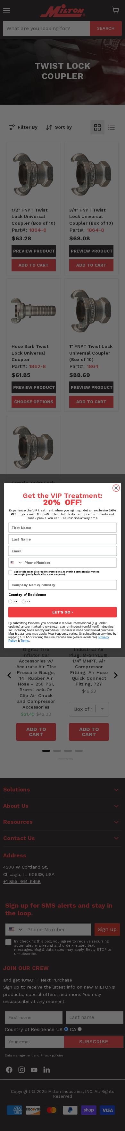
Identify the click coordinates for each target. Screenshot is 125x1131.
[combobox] (15, 562)
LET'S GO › (62, 612)
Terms (25, 640)
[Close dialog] (116, 488)
